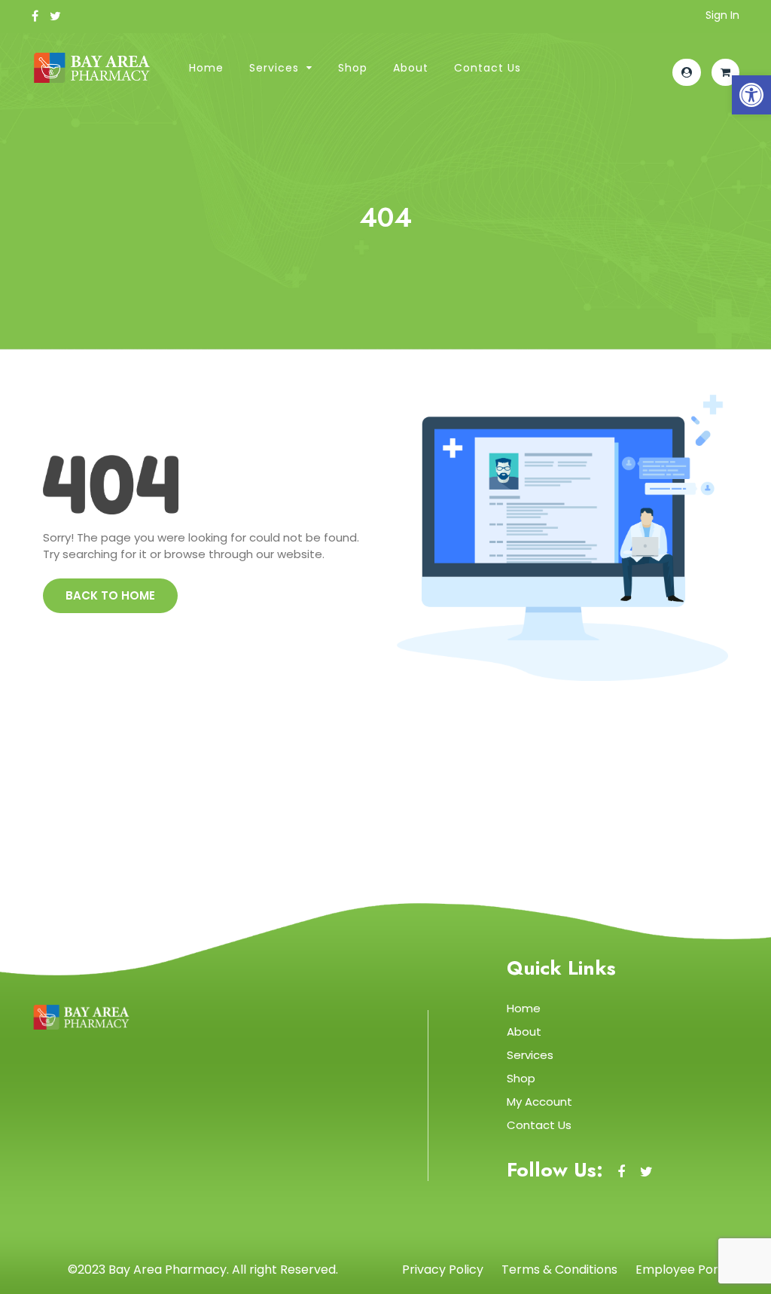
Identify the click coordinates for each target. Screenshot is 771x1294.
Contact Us (487, 67)
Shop (352, 67)
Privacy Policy (442, 1269)
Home (206, 67)
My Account (539, 1101)
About (410, 67)
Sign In (722, 15)
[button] (751, 94)
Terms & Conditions (559, 1269)
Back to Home (110, 595)
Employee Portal (684, 1269)
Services (274, 67)
